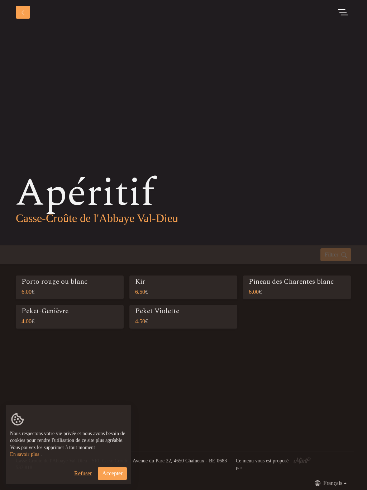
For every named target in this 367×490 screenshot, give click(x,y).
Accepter (112, 473)
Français (332, 483)
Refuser (83, 473)
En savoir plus (24, 454)
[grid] (183, 304)
